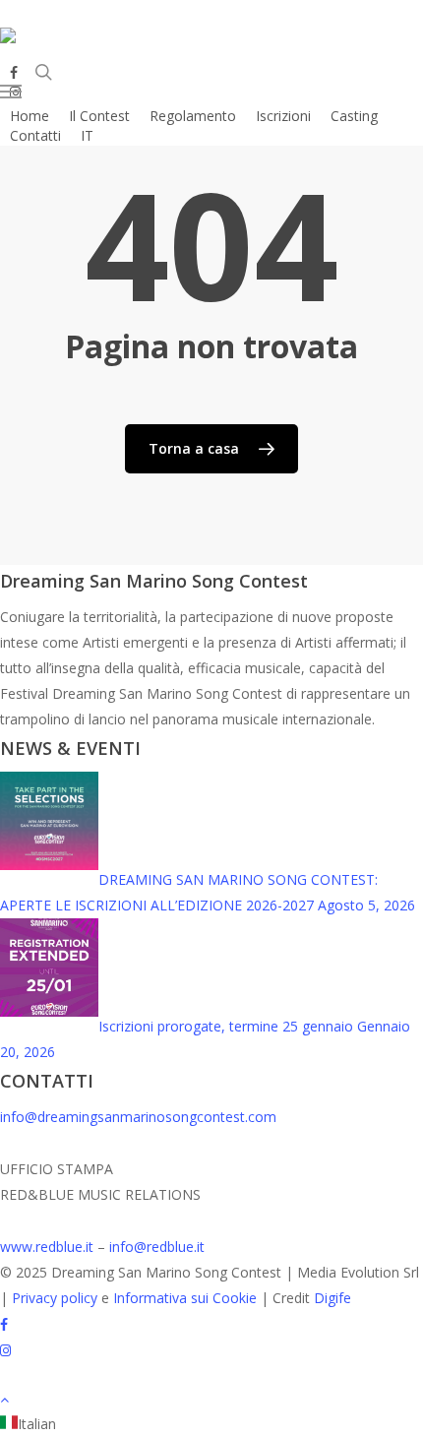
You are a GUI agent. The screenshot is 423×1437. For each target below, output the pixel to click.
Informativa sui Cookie (185, 1297)
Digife (332, 1297)
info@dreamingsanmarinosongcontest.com (138, 1116)
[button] (48, 91)
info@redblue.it (157, 1246)
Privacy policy (54, 1297)
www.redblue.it (46, 1246)
